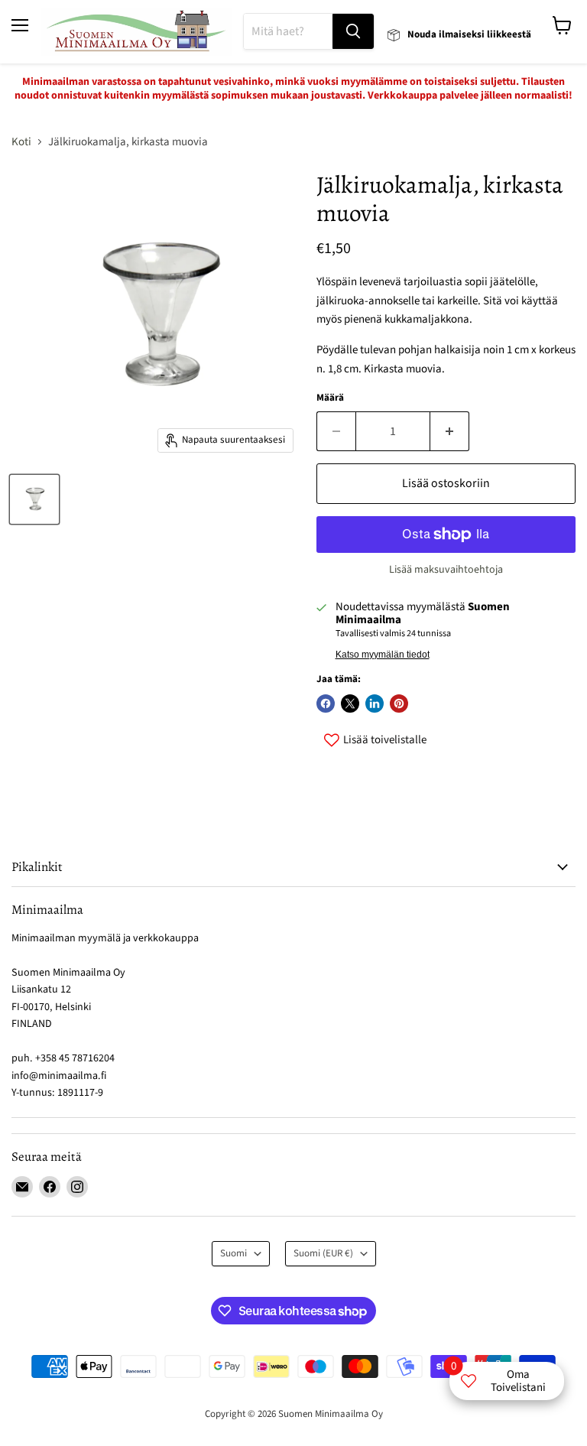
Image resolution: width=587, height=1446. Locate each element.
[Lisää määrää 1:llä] (449, 431)
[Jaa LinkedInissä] (374, 703)
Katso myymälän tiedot (383, 654)
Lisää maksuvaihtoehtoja (446, 570)
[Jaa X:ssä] (350, 703)
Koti (21, 141)
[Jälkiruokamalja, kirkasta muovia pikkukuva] (34, 499)
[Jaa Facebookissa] (325, 703)
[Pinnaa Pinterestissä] (399, 703)
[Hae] (353, 31)
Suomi (233, 1253)
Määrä (330, 398)
